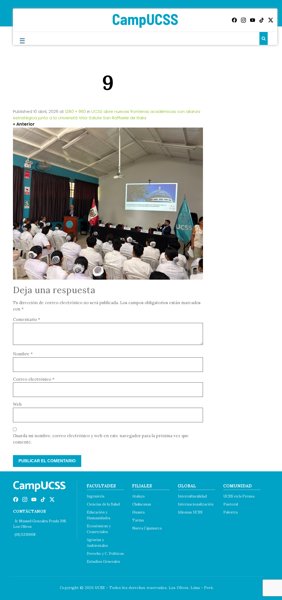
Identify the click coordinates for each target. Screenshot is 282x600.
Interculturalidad (192, 496)
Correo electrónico (34, 379)
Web (17, 404)
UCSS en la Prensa (238, 496)
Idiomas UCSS (190, 512)
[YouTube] (252, 20)
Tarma (138, 520)
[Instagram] (243, 20)
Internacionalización (195, 504)
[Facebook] (234, 20)
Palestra (230, 512)
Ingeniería (95, 496)
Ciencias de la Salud (103, 504)
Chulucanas (141, 504)
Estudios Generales (103, 561)
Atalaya (138, 496)
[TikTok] (261, 20)
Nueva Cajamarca (147, 528)
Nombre (23, 353)
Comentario (26, 319)
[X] (270, 20)
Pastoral (230, 504)
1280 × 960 (75, 111)
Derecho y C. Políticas (105, 553)
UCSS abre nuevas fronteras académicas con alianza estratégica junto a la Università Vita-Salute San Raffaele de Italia (106, 115)
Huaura (138, 512)
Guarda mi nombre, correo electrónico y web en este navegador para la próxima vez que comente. (101, 439)
